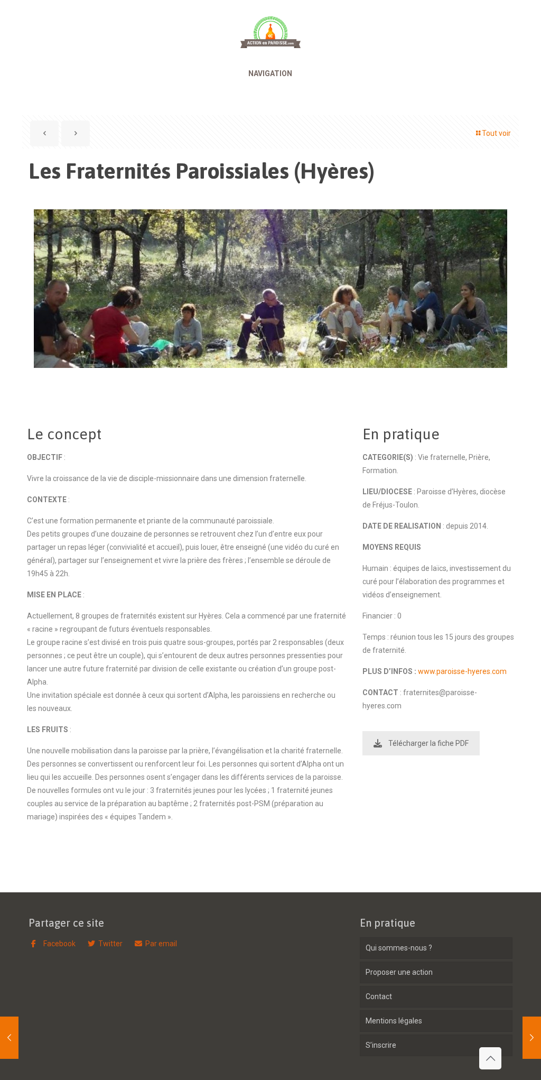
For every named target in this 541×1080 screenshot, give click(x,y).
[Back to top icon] (490, 1058)
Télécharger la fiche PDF (428, 743)
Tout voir (496, 133)
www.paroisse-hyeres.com (462, 671)
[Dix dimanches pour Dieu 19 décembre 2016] (9, 1038)
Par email (161, 943)
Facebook (59, 943)
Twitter (110, 943)
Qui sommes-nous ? (399, 948)
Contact (379, 996)
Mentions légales (394, 1021)
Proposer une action (399, 972)
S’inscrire (381, 1045)
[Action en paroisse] (270, 26)
